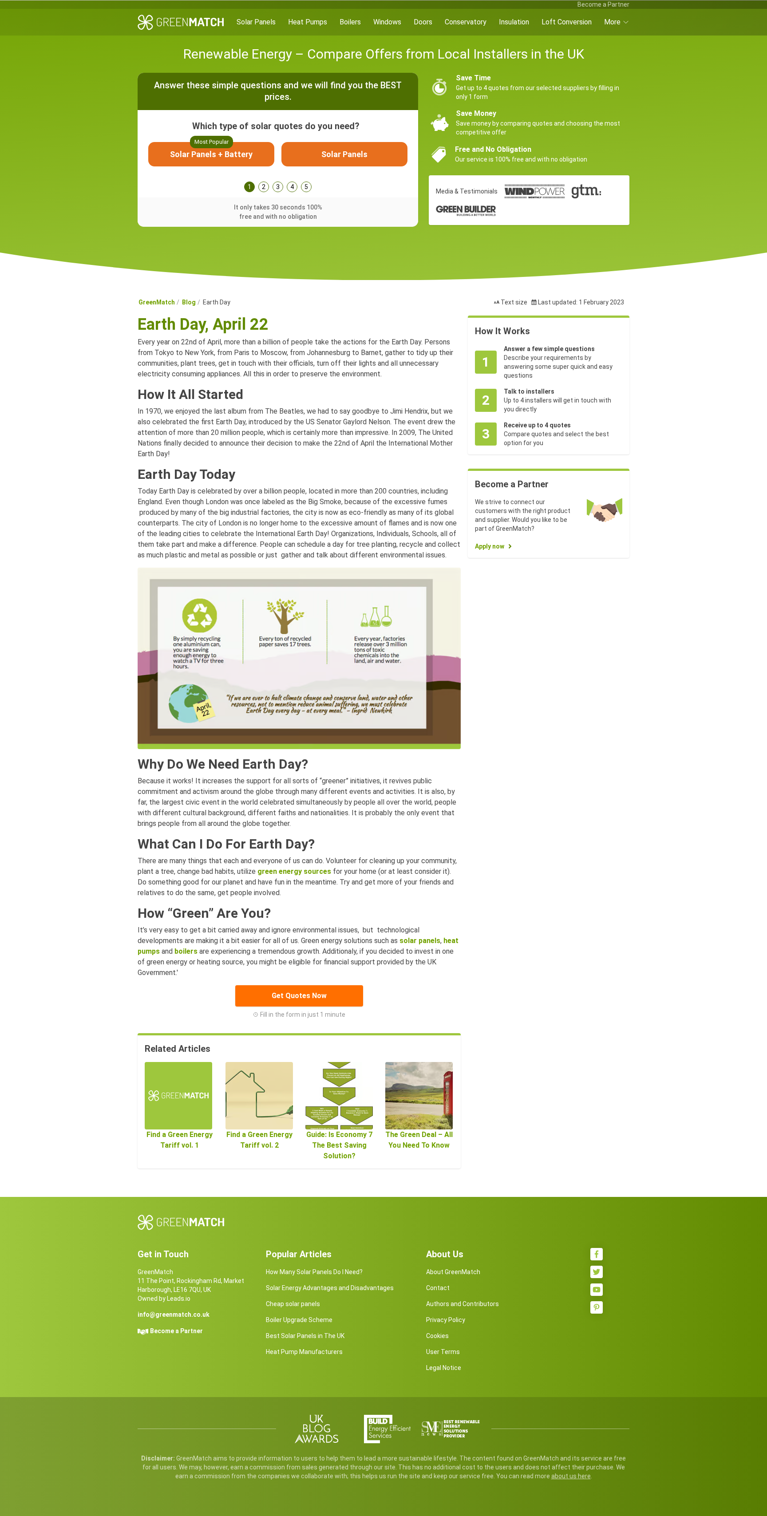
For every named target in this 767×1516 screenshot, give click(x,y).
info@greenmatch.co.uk (174, 1314)
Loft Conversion (567, 22)
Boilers (350, 22)
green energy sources (294, 871)
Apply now (489, 546)
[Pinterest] (596, 1307)
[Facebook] (596, 1254)
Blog (189, 302)
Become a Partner (603, 4)
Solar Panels (256, 22)
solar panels (419, 940)
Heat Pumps (307, 22)
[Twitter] (596, 1272)
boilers (186, 951)
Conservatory (465, 22)
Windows (387, 22)
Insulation (514, 22)
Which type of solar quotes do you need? (276, 126)
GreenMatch (156, 302)
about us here (571, 1476)
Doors (423, 22)
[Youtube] (596, 1289)
